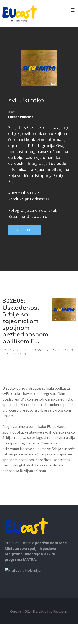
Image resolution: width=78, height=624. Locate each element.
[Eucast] (19, 13)
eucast (37, 350)
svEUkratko (26, 100)
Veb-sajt (24, 230)
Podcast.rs (60, 611)
